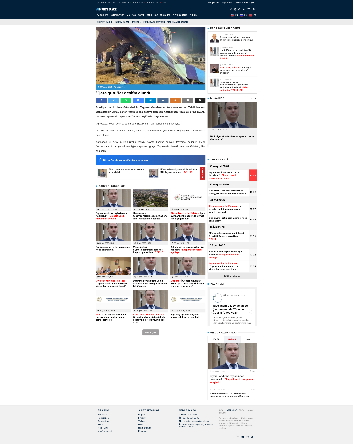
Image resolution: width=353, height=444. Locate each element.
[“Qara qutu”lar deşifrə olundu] (150, 55)
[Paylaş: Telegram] (150, 100)
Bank (149, 15)
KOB (156, 15)
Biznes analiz (180, 15)
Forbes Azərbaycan (154, 22)
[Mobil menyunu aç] (249, 9)
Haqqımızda (213, 2)
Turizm (193, 15)
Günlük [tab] (215, 339)
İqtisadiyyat (118, 15)
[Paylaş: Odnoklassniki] (175, 100)
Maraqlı (136, 22)
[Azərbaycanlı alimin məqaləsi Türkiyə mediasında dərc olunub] (214, 38)
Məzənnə (142, 431)
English (141, 415)
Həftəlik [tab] (232, 339)
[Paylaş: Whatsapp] (126, 100)
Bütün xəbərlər (232, 276)
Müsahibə (165, 15)
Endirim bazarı (122, 22)
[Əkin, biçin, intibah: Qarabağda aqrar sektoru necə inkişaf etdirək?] (214, 68)
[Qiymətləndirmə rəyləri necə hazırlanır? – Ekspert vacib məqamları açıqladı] (232, 356)
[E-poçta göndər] (187, 100)
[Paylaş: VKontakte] (162, 100)
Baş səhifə (103, 15)
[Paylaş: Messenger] (138, 100)
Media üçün (249, 2)
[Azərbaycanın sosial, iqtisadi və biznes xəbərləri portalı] (106, 9)
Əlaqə (238, 2)
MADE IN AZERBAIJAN (177, 22)
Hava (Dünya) (144, 428)
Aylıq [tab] (248, 339)
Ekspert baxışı (104, 22)
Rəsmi (141, 15)
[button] (200, 100)
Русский (142, 418)
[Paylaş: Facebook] (101, 100)
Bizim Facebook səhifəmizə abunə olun (126, 160)
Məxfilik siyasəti (105, 431)
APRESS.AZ (231, 410)
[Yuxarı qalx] (345, 436)
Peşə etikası (227, 2)
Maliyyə (131, 15)
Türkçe (141, 421)
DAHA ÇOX (150, 332)
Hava (140, 425)
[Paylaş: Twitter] (113, 100)
